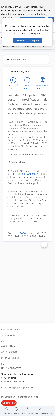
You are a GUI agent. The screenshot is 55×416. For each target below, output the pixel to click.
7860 (23, 233)
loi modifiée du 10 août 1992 (27, 173)
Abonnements (8, 335)
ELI (2, 364)
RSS (3, 341)
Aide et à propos (9, 351)
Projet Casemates (10, 357)
